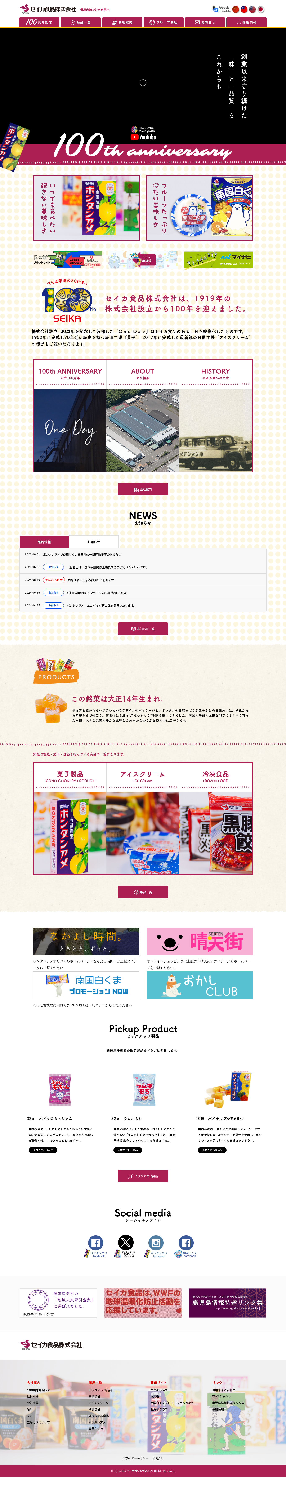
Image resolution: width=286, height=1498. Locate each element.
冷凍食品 (94, 1409)
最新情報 (44, 542)
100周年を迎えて (38, 1390)
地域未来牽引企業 (224, 1390)
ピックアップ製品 (146, 1176)
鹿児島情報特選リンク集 (228, 1403)
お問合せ (208, 22)
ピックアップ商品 (100, 1390)
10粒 (219, 1118)
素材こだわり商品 (43, 1150)
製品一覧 (146, 892)
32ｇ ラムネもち (126, 1118)
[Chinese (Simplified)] (236, 10)
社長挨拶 (33, 1396)
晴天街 (154, 1396)
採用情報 (249, 22)
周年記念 (45, 22)
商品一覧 (84, 22)
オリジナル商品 (99, 1416)
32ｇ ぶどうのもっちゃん (49, 1118)
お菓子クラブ (159, 1409)
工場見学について (38, 1422)
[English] (253, 10)
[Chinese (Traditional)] (244, 10)
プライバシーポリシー (135, 1458)
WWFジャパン (221, 1396)
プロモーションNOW (171, 1403)
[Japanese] (261, 10)
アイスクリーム (98, 1403)
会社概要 (33, 1403)
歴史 (30, 1416)
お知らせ (93, 542)
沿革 (30, 1409)
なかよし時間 (159, 1390)
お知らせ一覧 (146, 629)
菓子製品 (94, 1396)
